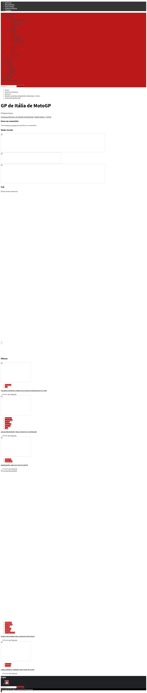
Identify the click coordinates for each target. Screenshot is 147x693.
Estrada (15, 22)
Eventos (7, 74)
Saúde (7, 60)
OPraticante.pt (10, 14)
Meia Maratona (10, 633)
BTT (14, 32)
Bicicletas (12, 30)
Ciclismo (16, 35)
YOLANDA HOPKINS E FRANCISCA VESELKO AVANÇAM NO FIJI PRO (24, 391)
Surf (6, 387)
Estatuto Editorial (11, 8)
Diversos (12, 68)
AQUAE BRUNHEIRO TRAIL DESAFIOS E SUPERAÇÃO (19, 432)
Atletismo (12, 18)
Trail (14, 28)
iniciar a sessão (11, 125)
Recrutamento (10, 4)
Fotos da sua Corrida (12, 80)
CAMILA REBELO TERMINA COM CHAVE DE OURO (17, 670)
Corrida (7, 422)
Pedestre (16, 53)
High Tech (12, 70)
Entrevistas (9, 62)
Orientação (13, 49)
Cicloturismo (17, 37)
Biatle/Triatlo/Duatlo (20, 20)
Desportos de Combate (17, 41)
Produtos (8, 64)
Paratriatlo (16, 24)
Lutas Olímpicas (18, 45)
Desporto (8, 385)
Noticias (7, 16)
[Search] (1, 84)
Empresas (8, 78)
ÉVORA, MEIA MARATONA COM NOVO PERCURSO (17, 636)
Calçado (11, 66)
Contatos (8, 10)
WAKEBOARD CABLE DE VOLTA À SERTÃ (14, 465)
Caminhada (8, 420)
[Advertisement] (61, 350)
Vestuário (12, 72)
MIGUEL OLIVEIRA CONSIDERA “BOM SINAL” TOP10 (26, 117)
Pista (14, 26)
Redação (13, 394)
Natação (8, 666)
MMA (14, 47)
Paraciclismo (17, 39)
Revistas (8, 76)
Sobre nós (8, 3)
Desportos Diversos (15, 55)
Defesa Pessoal (18, 43)
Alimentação (9, 58)
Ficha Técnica (9, 6)
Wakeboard (8, 461)
